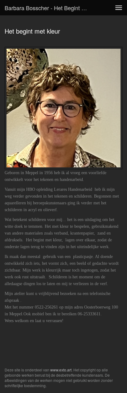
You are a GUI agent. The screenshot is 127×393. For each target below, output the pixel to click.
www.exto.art (61, 369)
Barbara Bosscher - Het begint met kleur (48, 8)
